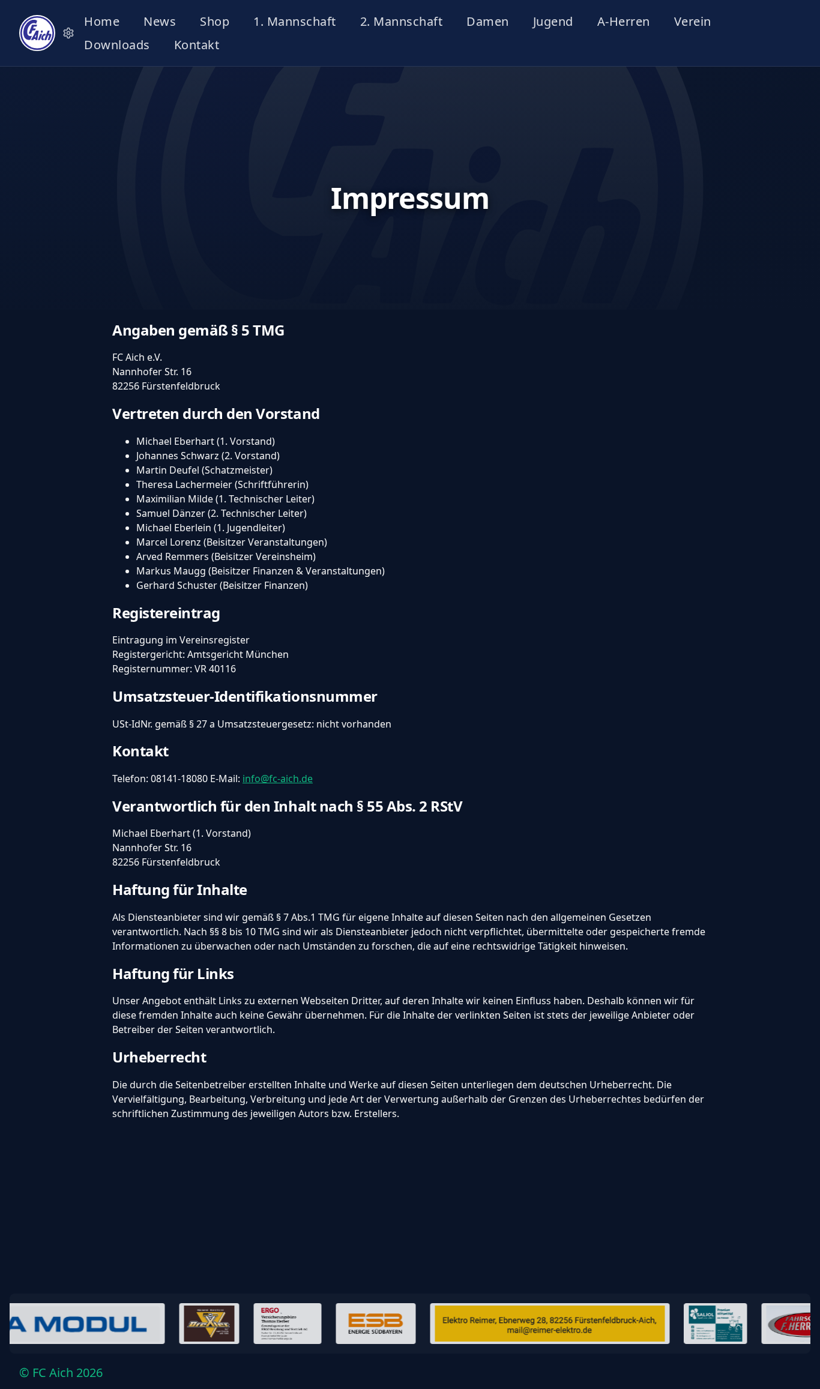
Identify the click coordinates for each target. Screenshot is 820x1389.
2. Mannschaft (401, 21)
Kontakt (197, 45)
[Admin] (68, 33)
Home (101, 21)
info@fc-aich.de (278, 778)
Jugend (553, 21)
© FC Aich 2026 (61, 1372)
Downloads (117, 45)
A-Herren (623, 21)
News (159, 21)
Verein (692, 21)
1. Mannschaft (294, 21)
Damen (487, 21)
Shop (214, 21)
